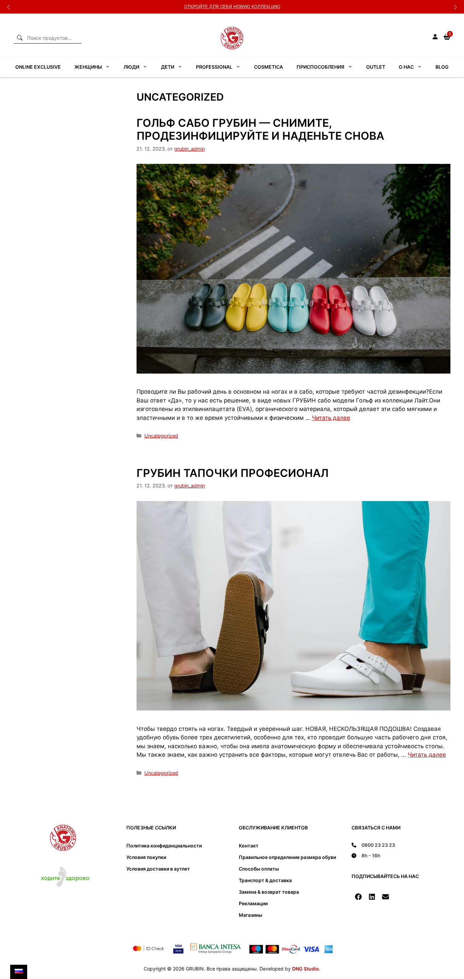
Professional (214, 67)
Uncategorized (161, 436)
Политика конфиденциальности (164, 845)
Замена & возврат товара (269, 892)
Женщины (88, 67)
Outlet (375, 67)
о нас (406, 67)
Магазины (250, 915)
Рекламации (253, 903)
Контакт (248, 845)
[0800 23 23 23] (373, 844)
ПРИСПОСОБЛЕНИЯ (320, 67)
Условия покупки (146, 857)
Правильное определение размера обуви (287, 857)
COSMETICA (268, 67)
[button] (358, 897)
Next (455, 6)
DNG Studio (305, 969)
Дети (167, 67)
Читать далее (331, 417)
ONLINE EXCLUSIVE (38, 67)
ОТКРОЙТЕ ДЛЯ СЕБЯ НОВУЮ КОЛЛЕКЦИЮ (232, 6)
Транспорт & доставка (265, 880)
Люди (131, 67)
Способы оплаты (259, 869)
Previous (8, 6)
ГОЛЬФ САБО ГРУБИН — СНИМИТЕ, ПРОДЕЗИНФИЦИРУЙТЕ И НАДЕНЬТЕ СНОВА (260, 129)
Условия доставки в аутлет (158, 869)
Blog (442, 67)
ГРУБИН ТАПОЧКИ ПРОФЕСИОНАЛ (232, 473)
